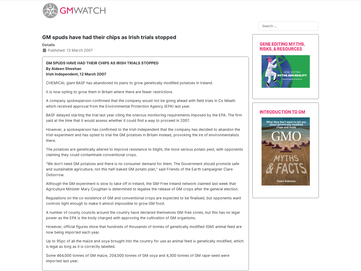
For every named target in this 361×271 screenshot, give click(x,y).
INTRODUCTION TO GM (282, 111)
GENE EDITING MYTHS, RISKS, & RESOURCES (282, 46)
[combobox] (288, 26)
